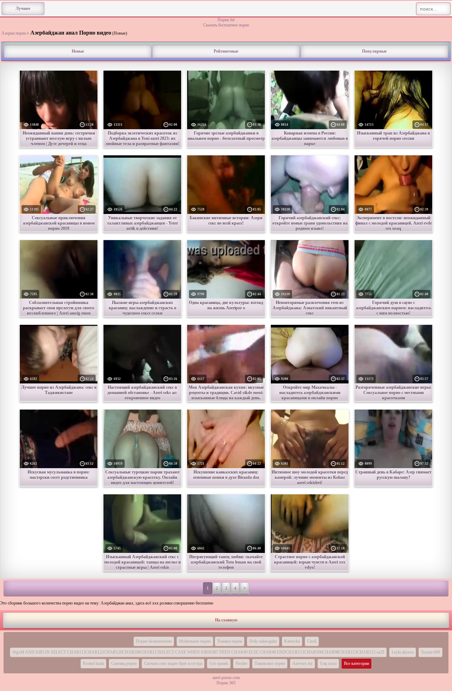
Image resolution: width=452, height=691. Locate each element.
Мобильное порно (195, 641)
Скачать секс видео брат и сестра (173, 663)
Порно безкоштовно (154, 641)
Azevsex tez (302, 663)
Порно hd (226, 19)
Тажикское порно (270, 663)
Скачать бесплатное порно (226, 25)
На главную (226, 620)
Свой (311, 641)
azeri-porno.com (226, 677)
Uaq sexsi (328, 663)
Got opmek (218, 663)
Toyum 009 (430, 652)
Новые (78, 51)
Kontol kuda (93, 663)
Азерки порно (13, 33)
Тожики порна (229, 641)
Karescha (292, 641)
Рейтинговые (226, 51)
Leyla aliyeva (403, 652)
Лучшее (23, 8)
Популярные (374, 51)
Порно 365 (226, 682)
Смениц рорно (124, 663)
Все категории (356, 663)
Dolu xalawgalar (263, 641)
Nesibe (241, 663)
